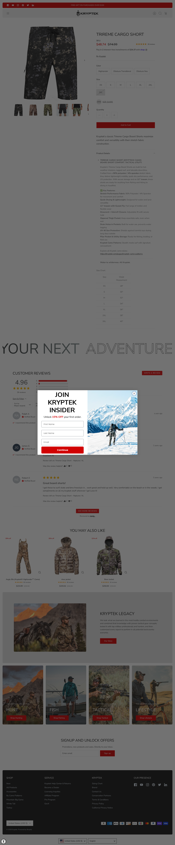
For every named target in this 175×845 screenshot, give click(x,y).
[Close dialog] (134, 393)
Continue (62, 450)
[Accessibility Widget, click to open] (3, 841)
